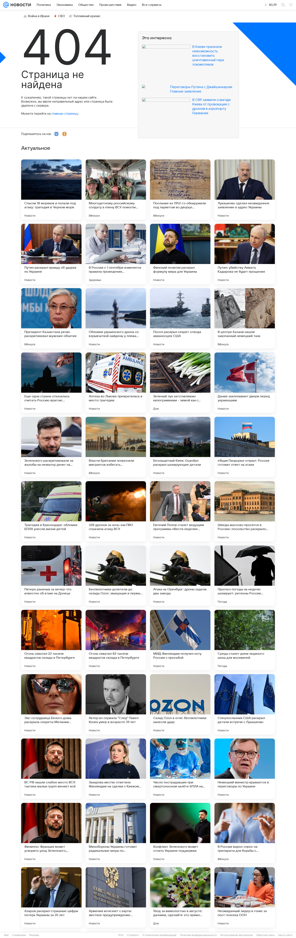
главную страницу (64, 113)
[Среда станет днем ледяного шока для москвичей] (244, 640)
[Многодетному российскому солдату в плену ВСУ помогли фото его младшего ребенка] (116, 189)
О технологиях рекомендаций (159, 935)
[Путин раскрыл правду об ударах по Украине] (51, 254)
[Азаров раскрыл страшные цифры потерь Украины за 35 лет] (51, 897)
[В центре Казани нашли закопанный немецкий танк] (244, 318)
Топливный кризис (87, 16)
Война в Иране (39, 16)
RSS (120, 935)
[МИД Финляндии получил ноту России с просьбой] (180, 640)
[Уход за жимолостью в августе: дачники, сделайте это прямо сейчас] (180, 897)
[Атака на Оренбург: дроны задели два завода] (180, 576)
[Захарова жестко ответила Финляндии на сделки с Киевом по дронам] (116, 769)
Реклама (34, 935)
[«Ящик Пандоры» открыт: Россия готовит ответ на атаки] (244, 447)
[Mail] (6, 5)
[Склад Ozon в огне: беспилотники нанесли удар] (180, 704)
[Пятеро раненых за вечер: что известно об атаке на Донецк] (51, 576)
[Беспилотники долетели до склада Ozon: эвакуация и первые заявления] (116, 576)
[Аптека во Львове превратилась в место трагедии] (116, 382)
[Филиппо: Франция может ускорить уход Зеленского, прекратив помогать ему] (51, 833)
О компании (19, 935)
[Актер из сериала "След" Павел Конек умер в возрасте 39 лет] (116, 704)
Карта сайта (285, 935)
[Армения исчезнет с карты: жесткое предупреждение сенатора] (116, 897)
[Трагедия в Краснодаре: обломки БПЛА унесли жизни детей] (51, 511)
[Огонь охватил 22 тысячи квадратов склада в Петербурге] (51, 640)
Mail (6, 935)
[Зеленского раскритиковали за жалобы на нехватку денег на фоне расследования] (51, 447)
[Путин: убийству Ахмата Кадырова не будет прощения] (244, 254)
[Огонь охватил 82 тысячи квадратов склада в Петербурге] (116, 640)
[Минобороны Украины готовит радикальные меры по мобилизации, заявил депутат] (116, 833)
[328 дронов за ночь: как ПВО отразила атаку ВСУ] (116, 511)
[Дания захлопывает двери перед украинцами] (244, 382)
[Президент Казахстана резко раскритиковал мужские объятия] (51, 318)
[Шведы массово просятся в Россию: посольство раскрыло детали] (244, 511)
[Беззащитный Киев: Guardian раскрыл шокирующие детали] (180, 447)
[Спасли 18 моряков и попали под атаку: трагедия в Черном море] (51, 189)
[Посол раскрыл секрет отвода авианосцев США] (180, 318)
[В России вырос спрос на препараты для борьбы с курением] (244, 833)
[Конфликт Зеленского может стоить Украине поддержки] (180, 833)
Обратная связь (265, 935)
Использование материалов (236, 935)
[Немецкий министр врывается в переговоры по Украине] (244, 769)
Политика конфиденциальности (198, 935)
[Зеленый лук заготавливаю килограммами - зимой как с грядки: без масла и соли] (180, 382)
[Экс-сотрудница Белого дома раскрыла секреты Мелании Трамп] (51, 704)
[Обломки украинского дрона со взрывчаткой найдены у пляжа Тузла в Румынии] (116, 318)
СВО (61, 16)
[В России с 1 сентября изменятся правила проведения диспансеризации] (116, 254)
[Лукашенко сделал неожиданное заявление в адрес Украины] (244, 189)
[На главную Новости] (20, 5)
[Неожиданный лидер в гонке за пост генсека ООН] (244, 897)
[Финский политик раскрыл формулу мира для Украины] (180, 254)
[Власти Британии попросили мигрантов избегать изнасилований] (116, 447)
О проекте (133, 935)
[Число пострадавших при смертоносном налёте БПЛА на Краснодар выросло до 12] (180, 769)
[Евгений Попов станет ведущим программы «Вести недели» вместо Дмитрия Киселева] (180, 511)
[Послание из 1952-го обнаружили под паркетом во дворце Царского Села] (180, 189)
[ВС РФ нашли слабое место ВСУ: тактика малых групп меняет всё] (51, 769)
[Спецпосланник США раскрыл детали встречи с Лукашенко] (244, 704)
